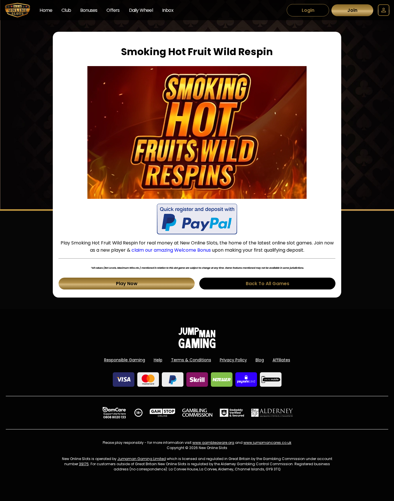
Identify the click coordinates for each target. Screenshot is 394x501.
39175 (84, 463)
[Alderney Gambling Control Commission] (272, 413)
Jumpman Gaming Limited (141, 458)
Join (352, 10)
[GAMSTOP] (162, 413)
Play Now (127, 283)
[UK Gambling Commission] (197, 413)
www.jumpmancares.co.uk (267, 442)
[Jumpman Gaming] (197, 346)
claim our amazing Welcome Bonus (171, 250)
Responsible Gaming (124, 360)
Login (308, 10)
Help (158, 360)
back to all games (267, 283)
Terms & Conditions (191, 360)
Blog (260, 360)
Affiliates (281, 360)
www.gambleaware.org (213, 442)
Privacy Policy (233, 360)
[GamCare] (114, 412)
